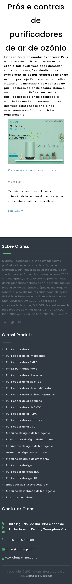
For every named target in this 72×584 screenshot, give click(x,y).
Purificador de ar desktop (23, 382)
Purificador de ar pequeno (24, 401)
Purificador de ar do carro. (24, 375)
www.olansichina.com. (20, 558)
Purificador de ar (17, 349)
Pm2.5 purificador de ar (22, 369)
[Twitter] (12, 322)
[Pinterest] (19, 322)
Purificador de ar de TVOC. (24, 407)
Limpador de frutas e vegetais (27, 484)
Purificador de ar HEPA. (21, 414)
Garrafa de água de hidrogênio (27, 452)
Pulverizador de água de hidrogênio (30, 439)
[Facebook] (5, 322)
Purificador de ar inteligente (25, 356)
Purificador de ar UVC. (21, 427)
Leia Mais (14, 210)
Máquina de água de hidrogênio (28, 433)
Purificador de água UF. (22, 478)
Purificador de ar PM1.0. (22, 362)
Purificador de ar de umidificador (29, 388)
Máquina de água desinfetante (27, 459)
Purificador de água (20, 465)
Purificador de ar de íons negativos (30, 394)
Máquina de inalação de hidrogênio (30, 491)
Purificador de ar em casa (24, 420)
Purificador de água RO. (22, 472)
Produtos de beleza (19, 497)
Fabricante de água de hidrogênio (29, 446)
